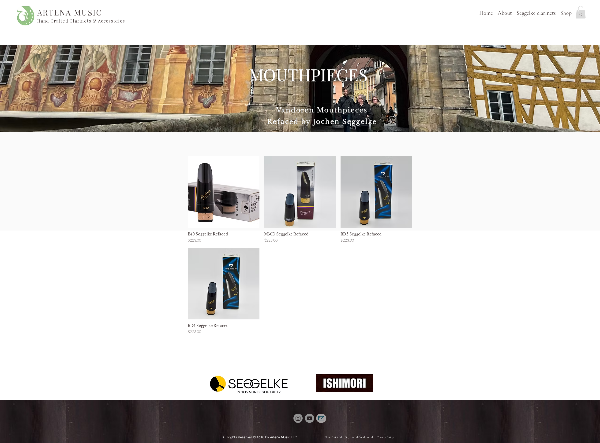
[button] (536, 13)
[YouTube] (309, 418)
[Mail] (321, 418)
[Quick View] (223, 192)
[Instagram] (298, 418)
